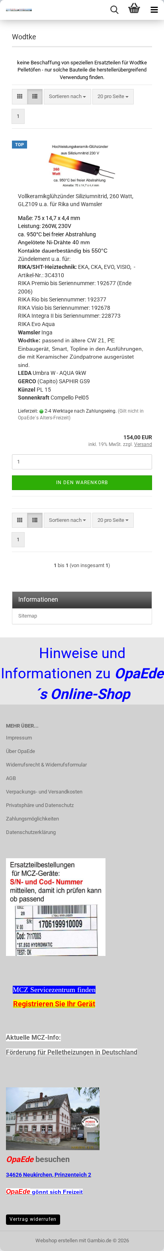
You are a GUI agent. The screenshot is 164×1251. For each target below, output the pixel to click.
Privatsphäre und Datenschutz (40, 805)
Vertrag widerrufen (33, 1219)
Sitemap (27, 616)
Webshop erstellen (56, 1240)
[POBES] (16, 10)
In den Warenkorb (82, 482)
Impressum (19, 738)
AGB (11, 778)
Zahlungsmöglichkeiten (32, 819)
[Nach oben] (142, 1239)
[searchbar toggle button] (114, 10)
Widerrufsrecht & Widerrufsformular (46, 765)
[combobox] (67, 96)
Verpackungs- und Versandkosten (44, 792)
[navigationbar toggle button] (154, 10)
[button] (19, 96)
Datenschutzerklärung (31, 832)
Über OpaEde (20, 751)
